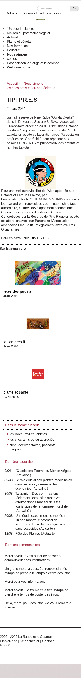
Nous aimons (17, 54)
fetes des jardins (17, 291)
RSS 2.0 (6, 645)
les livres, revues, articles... (30, 434)
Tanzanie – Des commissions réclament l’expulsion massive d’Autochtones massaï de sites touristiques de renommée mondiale (41, 502)
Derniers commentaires (22, 545)
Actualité (13, 37)
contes (12, 59)
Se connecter (29, 641)
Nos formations (18, 46)
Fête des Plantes (28, 533)
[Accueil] (40, 20)
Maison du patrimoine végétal (28, 33)
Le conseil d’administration (41, 13)
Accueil (12, 83)
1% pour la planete (20, 28)
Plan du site (8, 641)
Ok (74, 8)
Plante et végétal (19, 41)
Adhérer (12, 13)
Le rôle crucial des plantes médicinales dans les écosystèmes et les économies (43, 484)
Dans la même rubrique (22, 425)
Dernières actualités (19, 462)
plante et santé (15, 392)
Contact (48, 641)
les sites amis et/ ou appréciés (29, 88)
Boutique (13, 50)
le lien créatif (14, 342)
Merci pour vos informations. (25, 581)
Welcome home (18, 67)
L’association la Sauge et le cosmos (33, 63)
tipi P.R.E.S (40, 238)
